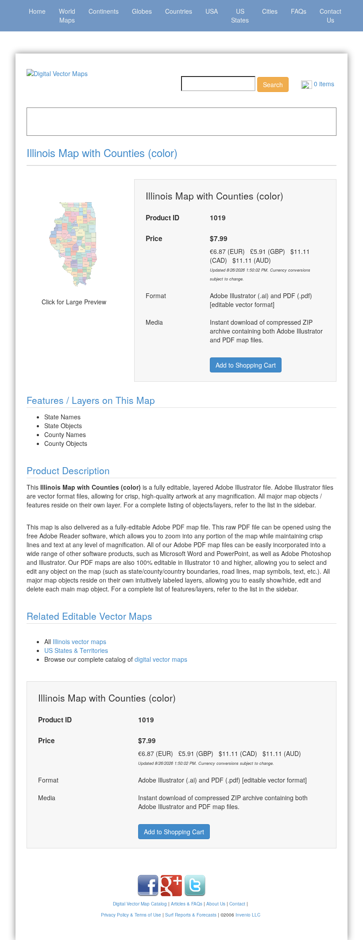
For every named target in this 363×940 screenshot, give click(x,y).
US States (240, 15)
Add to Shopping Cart (246, 365)
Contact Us (330, 15)
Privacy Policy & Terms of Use (131, 915)
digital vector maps (161, 659)
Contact (237, 904)
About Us (215, 904)
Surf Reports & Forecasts (190, 915)
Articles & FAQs (186, 904)
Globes (142, 11)
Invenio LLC (248, 915)
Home (37, 11)
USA (211, 11)
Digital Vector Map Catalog (140, 904)
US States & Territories (76, 650)
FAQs (298, 11)
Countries (178, 11)
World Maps (67, 15)
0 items (323, 83)
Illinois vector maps (79, 641)
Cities (270, 11)
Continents (104, 11)
